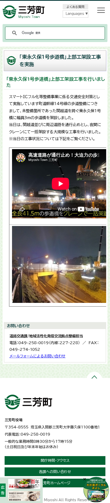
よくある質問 (75, 6)
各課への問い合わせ (55, 472)
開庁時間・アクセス (55, 460)
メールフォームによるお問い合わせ (37, 356)
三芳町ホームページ (55, 483)
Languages (74, 13)
